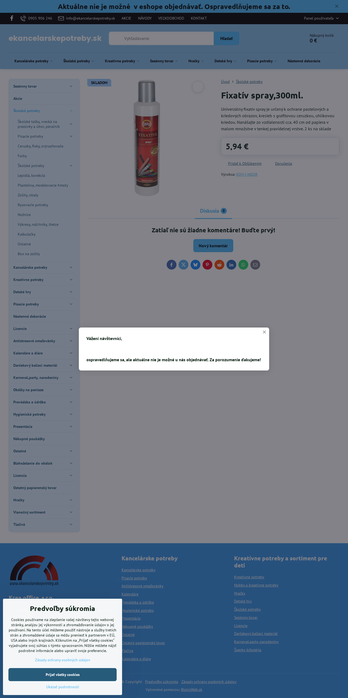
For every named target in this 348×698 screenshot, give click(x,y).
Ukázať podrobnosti (62, 686)
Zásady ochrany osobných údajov (62, 659)
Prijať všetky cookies (63, 674)
